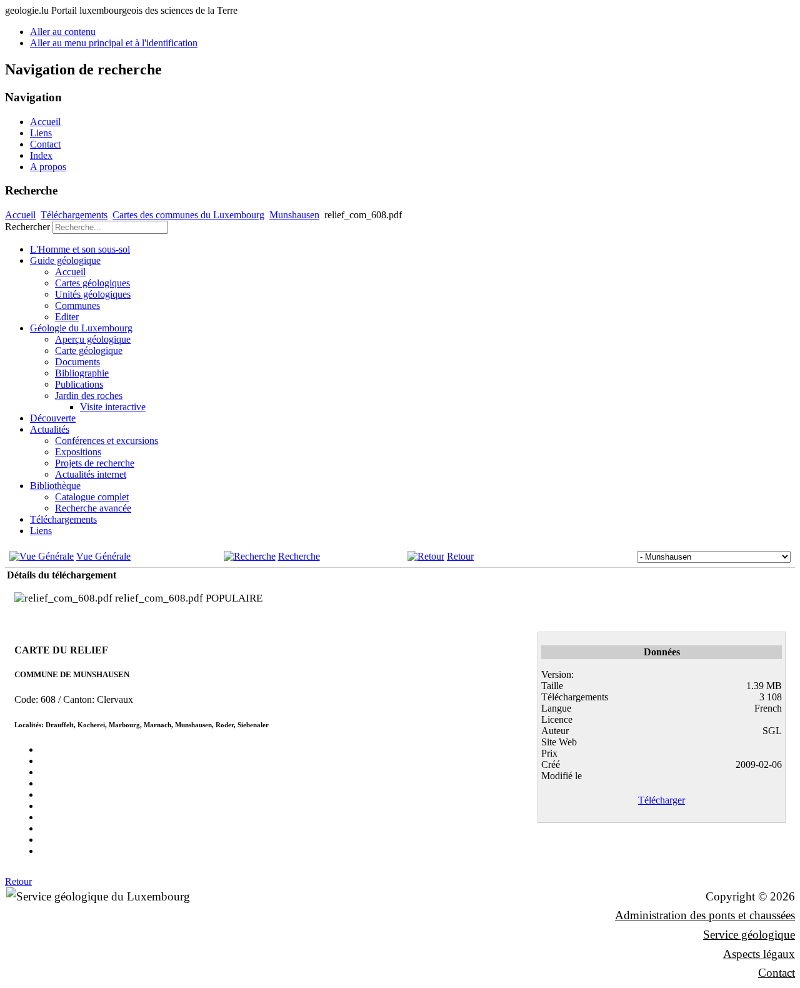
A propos (48, 166)
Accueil (45, 121)
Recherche (299, 556)
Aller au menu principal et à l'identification (114, 43)
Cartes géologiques (92, 283)
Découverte (53, 418)
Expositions (78, 451)
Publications (79, 384)
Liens (41, 133)
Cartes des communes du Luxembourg (188, 214)
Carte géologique (88, 350)
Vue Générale (103, 556)
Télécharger (661, 800)
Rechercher (27, 226)
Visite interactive (113, 406)
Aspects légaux (759, 953)
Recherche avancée (93, 508)
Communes (77, 305)
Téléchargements (74, 214)
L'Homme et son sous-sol (80, 249)
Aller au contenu (63, 31)
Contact (45, 144)
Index (41, 155)
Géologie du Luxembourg (81, 328)
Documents (77, 361)
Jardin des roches (88, 395)
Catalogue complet (92, 496)
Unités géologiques (93, 294)
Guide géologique (65, 260)
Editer (67, 316)
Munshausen (294, 214)
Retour (460, 556)
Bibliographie (82, 373)
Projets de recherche (94, 463)
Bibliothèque (55, 485)
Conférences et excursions (106, 440)
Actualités (49, 429)
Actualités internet (90, 474)
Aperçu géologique (93, 339)
